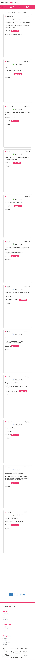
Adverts (5, 644)
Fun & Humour (12, 7)
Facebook (5, 627)
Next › (22, 594)
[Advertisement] (17, 573)
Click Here (15, 30)
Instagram (5, 631)
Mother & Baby (26, 7)
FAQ (4, 615)
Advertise (5, 619)
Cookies (5, 640)
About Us (5, 613)
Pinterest (5, 629)
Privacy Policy (6, 638)
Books (19, 7)
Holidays (4, 7)
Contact (5, 617)
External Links (6, 642)
